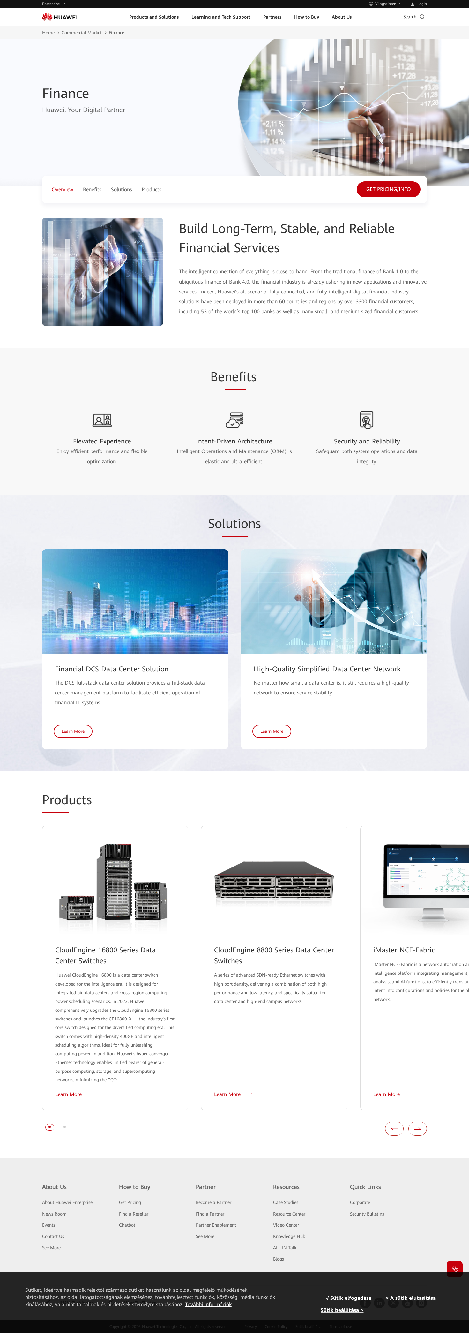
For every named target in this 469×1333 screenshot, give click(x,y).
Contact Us (53, 1236)
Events (48, 1225)
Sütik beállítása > (342, 1310)
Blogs (278, 1258)
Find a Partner (210, 1213)
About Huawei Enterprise (67, 1202)
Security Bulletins (367, 1213)
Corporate (360, 1202)
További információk (208, 1304)
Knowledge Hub (289, 1236)
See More (51, 1247)
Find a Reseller (133, 1213)
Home (48, 32)
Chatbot (127, 1225)
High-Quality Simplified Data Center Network (327, 669)
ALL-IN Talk (284, 1247)
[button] (49, 1127)
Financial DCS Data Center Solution (112, 669)
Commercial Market (82, 32)
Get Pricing (130, 1202)
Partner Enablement (216, 1225)
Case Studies (285, 1202)
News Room (54, 1213)
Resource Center (289, 1213)
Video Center (286, 1225)
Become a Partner (213, 1202)
